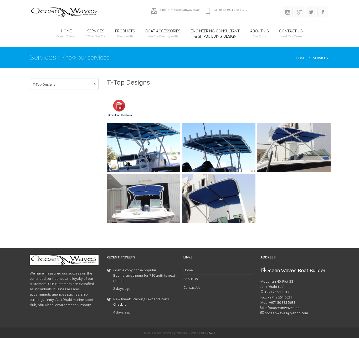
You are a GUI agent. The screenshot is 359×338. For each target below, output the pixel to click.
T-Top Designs (44, 84)
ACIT (212, 333)
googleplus (299, 12)
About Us (190, 278)
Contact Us (192, 287)
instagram (287, 12)
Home (301, 58)
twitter (311, 12)
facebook (322, 12)
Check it (119, 304)
